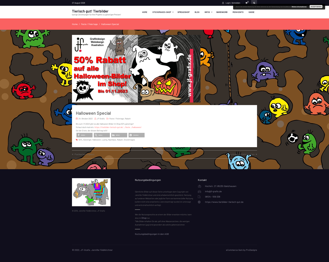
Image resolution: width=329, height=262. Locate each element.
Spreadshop (183, 12)
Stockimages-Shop (161, 12)
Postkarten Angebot (84, 154)
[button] (84, 135)
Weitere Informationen (299, 7)
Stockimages (129, 140)
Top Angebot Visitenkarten (241, 154)
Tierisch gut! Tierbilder (90, 11)
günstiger (87, 140)
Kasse (251, 12)
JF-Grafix (101, 118)
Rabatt (128, 118)
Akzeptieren (316, 6)
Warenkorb (221, 12)
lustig (104, 140)
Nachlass (112, 140)
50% (80, 140)
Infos (207, 12)
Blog (197, 12)
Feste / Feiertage (116, 118)
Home (144, 12)
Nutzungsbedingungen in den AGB (152, 234)
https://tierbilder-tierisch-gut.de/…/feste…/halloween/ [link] (118, 127)
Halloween (96, 140)
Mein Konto (238, 12)
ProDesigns (251, 249)
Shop (144, 217)
